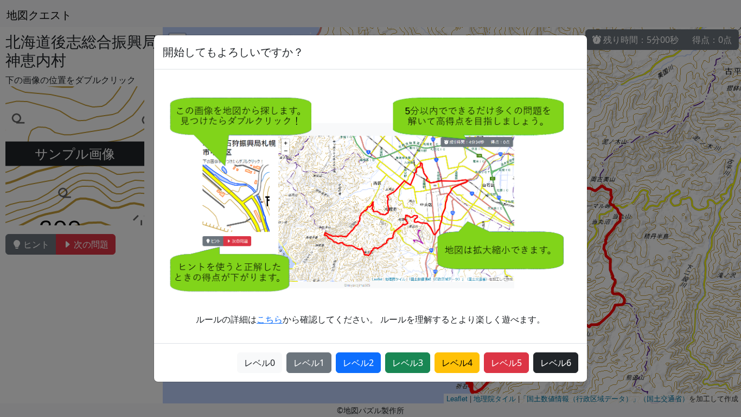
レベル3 (407, 363)
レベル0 (259, 363)
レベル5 (506, 363)
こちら (270, 319)
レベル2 (358, 363)
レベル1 (308, 363)
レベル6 (555, 363)
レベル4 (457, 363)
